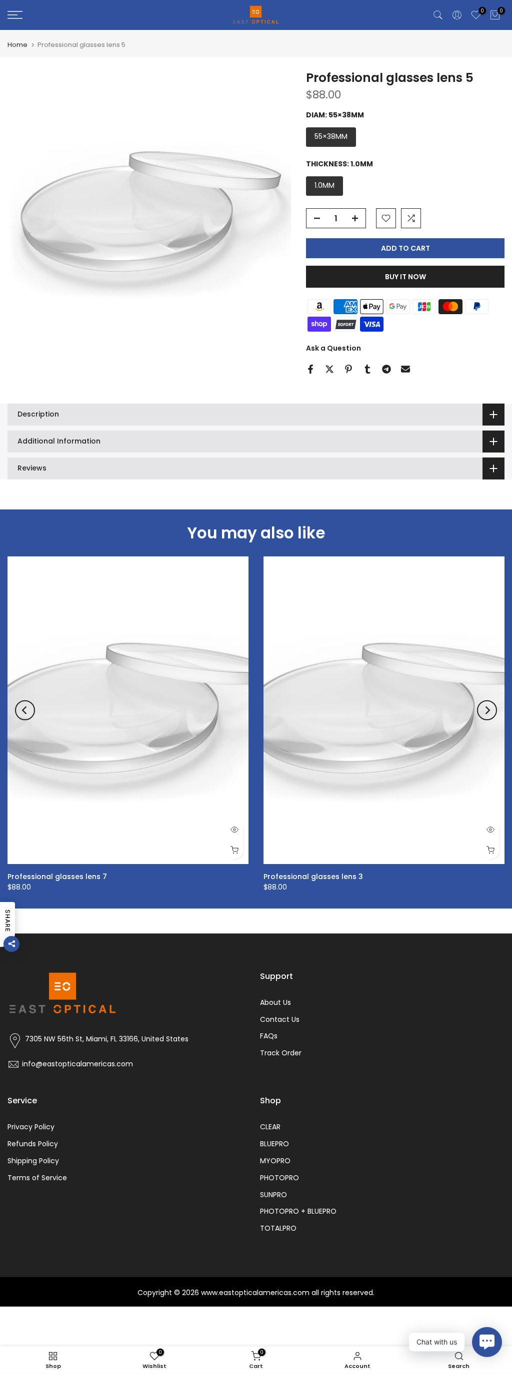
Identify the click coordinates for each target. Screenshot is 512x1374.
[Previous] (25, 710)
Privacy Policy (31, 1127)
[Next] (487, 710)
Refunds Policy (33, 1144)
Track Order (281, 1053)
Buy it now (405, 277)
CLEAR (270, 1127)
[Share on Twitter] (329, 369)
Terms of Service (37, 1178)
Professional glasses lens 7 (57, 877)
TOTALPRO (278, 1228)
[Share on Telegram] (386, 369)
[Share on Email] (405, 369)
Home (18, 44)
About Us (275, 1002)
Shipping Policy (33, 1161)
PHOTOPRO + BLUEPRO (298, 1211)
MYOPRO (275, 1161)
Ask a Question (333, 348)
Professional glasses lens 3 (313, 877)
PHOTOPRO (279, 1178)
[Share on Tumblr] (367, 369)
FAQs (269, 1036)
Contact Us (280, 1019)
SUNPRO (273, 1195)
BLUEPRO (274, 1144)
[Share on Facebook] (310, 369)
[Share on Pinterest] (348, 369)
